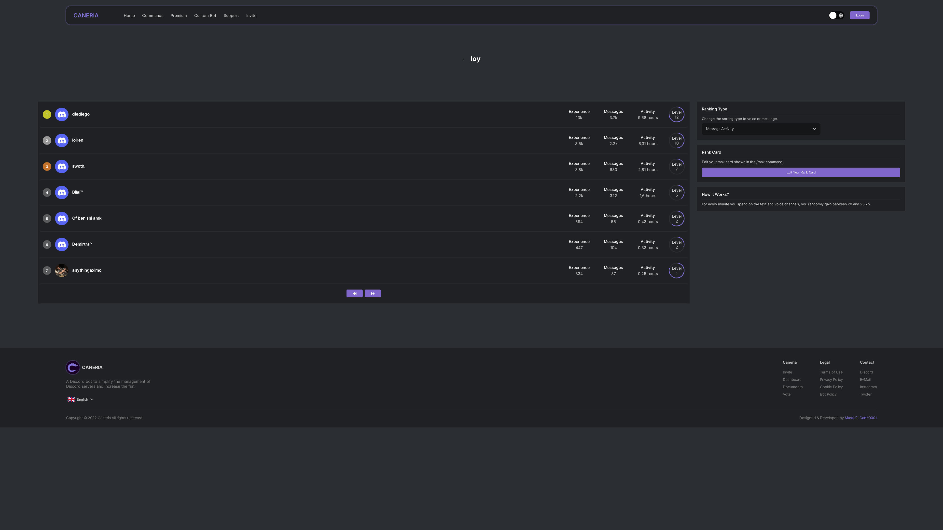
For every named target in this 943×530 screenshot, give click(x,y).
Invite (251, 15)
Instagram (868, 387)
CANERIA (86, 15)
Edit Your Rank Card (801, 172)
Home (129, 15)
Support (231, 15)
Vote (787, 394)
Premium (179, 15)
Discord (866, 372)
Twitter (866, 394)
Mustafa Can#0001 (861, 418)
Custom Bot (205, 15)
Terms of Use (831, 372)
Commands (152, 15)
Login (860, 15)
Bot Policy (828, 394)
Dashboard (792, 379)
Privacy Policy (831, 379)
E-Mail (865, 379)
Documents (793, 387)
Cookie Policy (831, 387)
